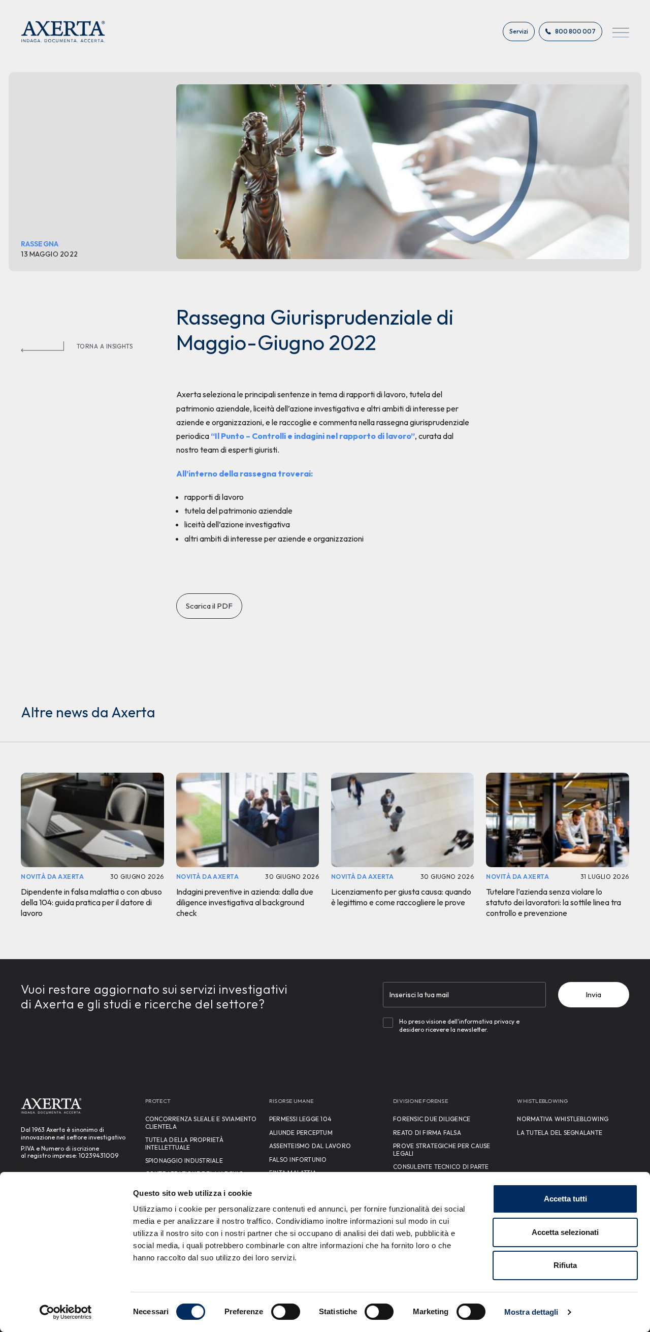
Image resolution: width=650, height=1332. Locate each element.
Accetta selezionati (565, 1232)
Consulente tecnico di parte (441, 1166)
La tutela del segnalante (559, 1132)
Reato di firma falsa (427, 1132)
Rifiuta (565, 1265)
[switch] (285, 1312)
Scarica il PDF (209, 606)
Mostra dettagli (531, 1312)
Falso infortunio (298, 1159)
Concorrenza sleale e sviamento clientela (200, 1122)
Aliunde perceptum (301, 1132)
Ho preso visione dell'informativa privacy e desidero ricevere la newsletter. (459, 1026)
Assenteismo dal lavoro (310, 1146)
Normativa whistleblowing (562, 1119)
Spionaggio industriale (184, 1160)
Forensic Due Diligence (431, 1119)
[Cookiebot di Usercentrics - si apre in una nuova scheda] (65, 1312)
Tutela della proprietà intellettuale (184, 1143)
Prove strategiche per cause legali (441, 1149)
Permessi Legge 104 (300, 1119)
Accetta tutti (565, 1198)
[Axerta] (63, 31)
